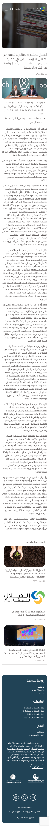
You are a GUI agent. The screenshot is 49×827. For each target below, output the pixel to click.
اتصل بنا (41, 693)
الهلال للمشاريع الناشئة (35, 714)
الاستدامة (40, 732)
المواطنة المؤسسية (36, 735)
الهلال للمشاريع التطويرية (34, 708)
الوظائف (41, 687)
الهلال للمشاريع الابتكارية (34, 717)
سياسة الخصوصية (24, 807)
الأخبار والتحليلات (38, 690)
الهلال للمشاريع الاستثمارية (33, 711)
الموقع (37, 766)
